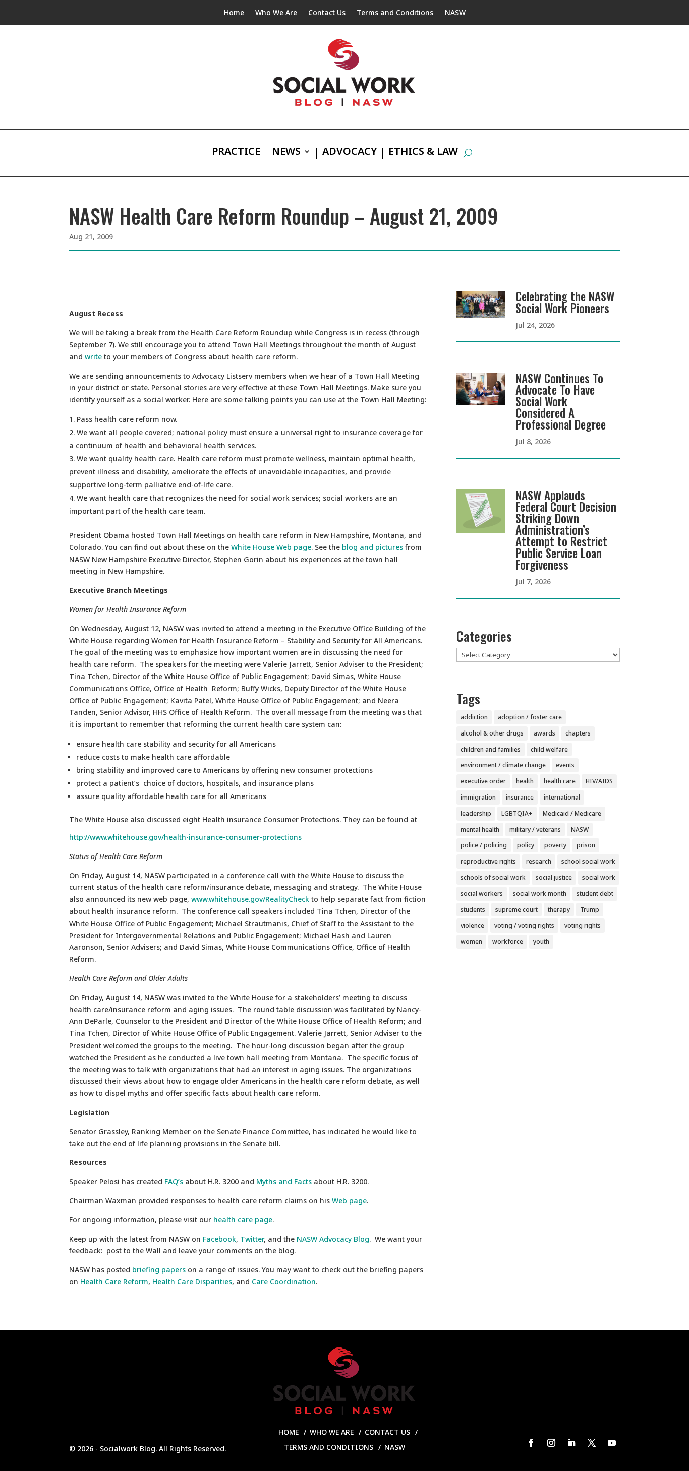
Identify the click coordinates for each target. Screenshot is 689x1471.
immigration (478, 797)
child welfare (549, 749)
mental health (480, 829)
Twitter (252, 1239)
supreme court (516, 909)
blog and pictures (372, 547)
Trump (589, 909)
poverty (555, 845)
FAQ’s (173, 1181)
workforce (507, 941)
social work (598, 877)
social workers (482, 893)
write (93, 356)
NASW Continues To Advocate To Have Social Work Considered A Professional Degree (560, 401)
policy (525, 845)
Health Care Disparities (192, 1281)
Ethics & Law (423, 153)
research (538, 861)
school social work (588, 861)
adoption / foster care (530, 717)
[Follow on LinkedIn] (571, 1443)
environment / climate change (503, 765)
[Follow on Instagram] (551, 1443)
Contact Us (327, 13)
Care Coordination (284, 1281)
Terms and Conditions (395, 13)
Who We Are (276, 13)
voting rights (582, 925)
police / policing (484, 845)
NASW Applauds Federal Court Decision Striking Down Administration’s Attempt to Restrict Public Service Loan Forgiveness (565, 529)
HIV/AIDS (599, 781)
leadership (476, 813)
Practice (236, 153)
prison (586, 845)
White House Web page (271, 547)
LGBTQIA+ (517, 813)
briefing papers (159, 1269)
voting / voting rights (524, 925)
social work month (539, 893)
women (471, 941)
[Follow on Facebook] (531, 1443)
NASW (455, 13)
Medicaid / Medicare (572, 813)
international (562, 797)
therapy (559, 909)
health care (560, 781)
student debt (595, 893)
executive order (483, 781)
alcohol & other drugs (492, 733)
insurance (520, 797)
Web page (349, 1200)
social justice (554, 877)
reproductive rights (488, 861)
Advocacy (349, 153)
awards (544, 733)
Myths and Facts (284, 1181)
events (565, 765)
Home (234, 13)
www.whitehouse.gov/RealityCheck (250, 899)
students (473, 909)
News (286, 153)
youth (541, 941)
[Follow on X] (592, 1443)
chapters (578, 733)
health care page (242, 1219)
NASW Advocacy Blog (333, 1239)
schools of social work (493, 877)
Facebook (219, 1239)
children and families (491, 749)
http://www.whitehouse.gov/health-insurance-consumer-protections (185, 837)
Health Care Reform (114, 1281)
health (525, 781)
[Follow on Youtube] (612, 1443)
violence (472, 925)
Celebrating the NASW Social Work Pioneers (564, 302)
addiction (474, 717)
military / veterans (535, 829)
